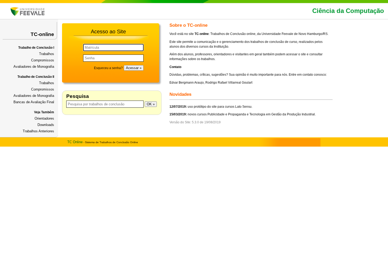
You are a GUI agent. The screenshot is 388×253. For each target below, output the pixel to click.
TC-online (42, 34)
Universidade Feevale (277, 33)
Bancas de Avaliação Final (33, 102)
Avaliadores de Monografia (33, 67)
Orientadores (44, 118)
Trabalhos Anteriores (38, 131)
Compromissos (42, 60)
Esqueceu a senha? (108, 68)
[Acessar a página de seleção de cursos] (28, 15)
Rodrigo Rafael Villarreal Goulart (228, 82)
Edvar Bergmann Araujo (186, 82)
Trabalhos (46, 54)
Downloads (45, 125)
